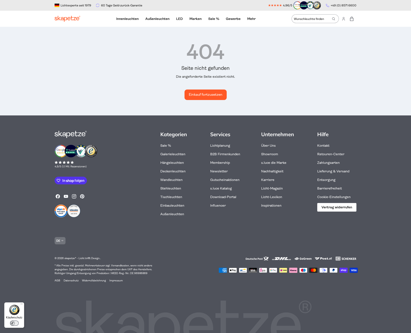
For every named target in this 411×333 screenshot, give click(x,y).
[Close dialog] (299, 116)
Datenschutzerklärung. (255, 225)
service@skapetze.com (276, 219)
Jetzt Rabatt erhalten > (254, 199)
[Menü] (21, 305)
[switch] (14, 323)
